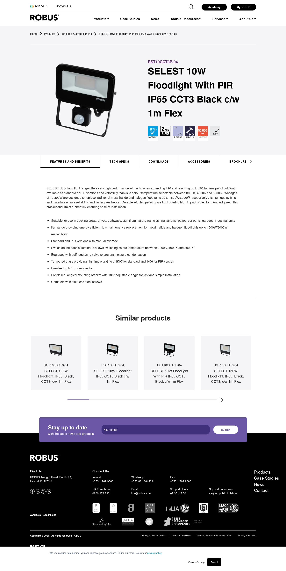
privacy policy (154, 552)
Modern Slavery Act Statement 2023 (214, 535)
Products (262, 472)
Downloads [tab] (158, 161)
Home (34, 34)
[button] (39, 6)
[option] (100, 19)
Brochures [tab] (239, 161)
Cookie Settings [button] (196, 562)
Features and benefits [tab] (70, 161)
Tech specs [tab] (119, 161)
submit (225, 430)
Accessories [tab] (199, 161)
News (259, 484)
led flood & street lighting (77, 34)
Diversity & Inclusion (246, 535)
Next (220, 398)
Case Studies (266, 478)
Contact (261, 490)
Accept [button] (214, 562)
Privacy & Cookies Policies (153, 535)
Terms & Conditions (181, 535)
